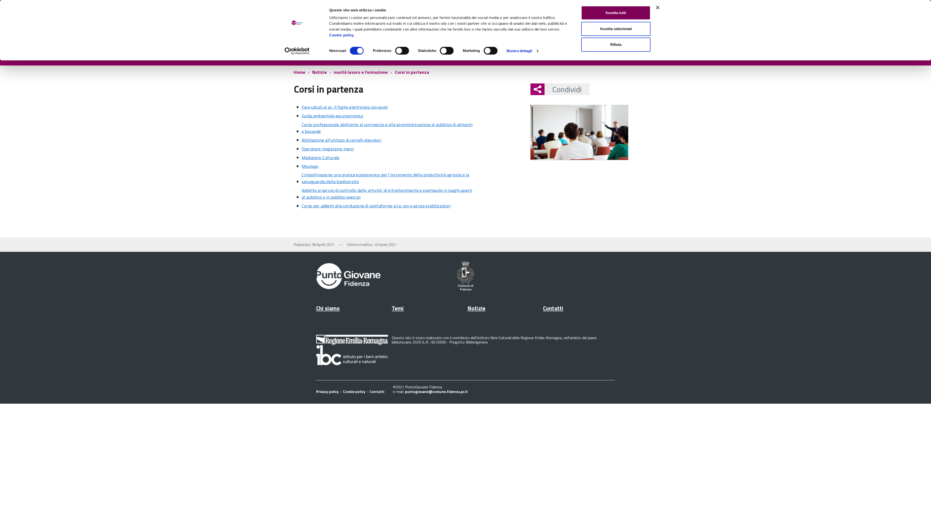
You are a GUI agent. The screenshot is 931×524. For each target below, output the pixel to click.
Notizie (319, 72)
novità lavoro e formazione (361, 72)
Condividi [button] (567, 89)
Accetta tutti (615, 13)
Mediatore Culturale (320, 157)
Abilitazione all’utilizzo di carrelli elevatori (341, 140)
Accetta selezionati (616, 29)
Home (299, 72)
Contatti (553, 308)
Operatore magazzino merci (328, 149)
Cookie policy (341, 35)
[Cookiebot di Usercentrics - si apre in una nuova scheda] (297, 51)
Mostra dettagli (519, 51)
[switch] (402, 51)
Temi (398, 308)
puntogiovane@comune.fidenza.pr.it (436, 392)
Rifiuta (615, 44)
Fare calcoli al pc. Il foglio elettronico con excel (345, 107)
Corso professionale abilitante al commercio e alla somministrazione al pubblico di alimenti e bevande (387, 128)
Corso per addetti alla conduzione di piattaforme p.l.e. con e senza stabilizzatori (376, 206)
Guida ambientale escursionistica (332, 116)
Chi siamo (328, 308)
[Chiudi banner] (657, 7)
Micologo (310, 166)
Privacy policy (327, 391)
